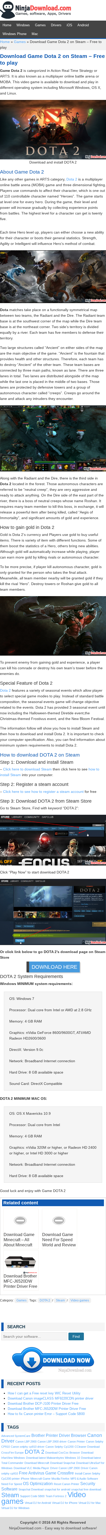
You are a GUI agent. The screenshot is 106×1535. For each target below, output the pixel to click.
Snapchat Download (31, 1489)
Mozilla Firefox (60, 1478)
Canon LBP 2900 (26, 1441)
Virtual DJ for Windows (15, 1508)
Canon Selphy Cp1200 (60, 1446)
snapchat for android (57, 1489)
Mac (35, 34)
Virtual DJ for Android (38, 1502)
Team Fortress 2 (56, 1496)
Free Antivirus (31, 1473)
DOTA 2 (45, 1300)
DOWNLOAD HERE (54, 967)
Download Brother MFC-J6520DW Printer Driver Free (47, 1409)
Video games (79, 1300)
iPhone (25, 1478)
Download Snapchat (62, 1462)
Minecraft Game (40, 1478)
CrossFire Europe (12, 1452)
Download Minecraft (36, 1462)
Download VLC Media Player (31, 1468)
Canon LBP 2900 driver (52, 1441)
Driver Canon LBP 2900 (65, 1468)
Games (40, 25)
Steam (60, 1300)
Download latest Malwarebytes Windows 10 (53, 1457)
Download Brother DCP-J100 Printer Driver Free (43, 1403)
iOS (69, 25)
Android (83, 25)
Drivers (56, 25)
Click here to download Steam (27, 769)
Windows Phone (14, 34)
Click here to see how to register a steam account (43, 792)
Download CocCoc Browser (62, 1452)
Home (7, 25)
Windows (23, 25)
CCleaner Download (87, 1446)
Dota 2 (71, 179)
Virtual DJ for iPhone (64, 1502)
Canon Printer (76, 1441)
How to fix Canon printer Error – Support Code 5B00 (46, 1414)
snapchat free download (86, 1489)
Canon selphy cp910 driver (28, 1446)
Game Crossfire (59, 1473)
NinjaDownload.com (36, 10)
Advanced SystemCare (15, 1435)
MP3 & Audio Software (84, 1478)
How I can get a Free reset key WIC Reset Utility (44, 1393)
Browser (78, 1435)
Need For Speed (11, 1484)
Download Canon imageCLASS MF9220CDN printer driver (50, 1398)
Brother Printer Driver (50, 1435)
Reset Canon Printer (66, 1484)
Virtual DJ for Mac (89, 1502)
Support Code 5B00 (32, 1496)
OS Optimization (38, 1483)
